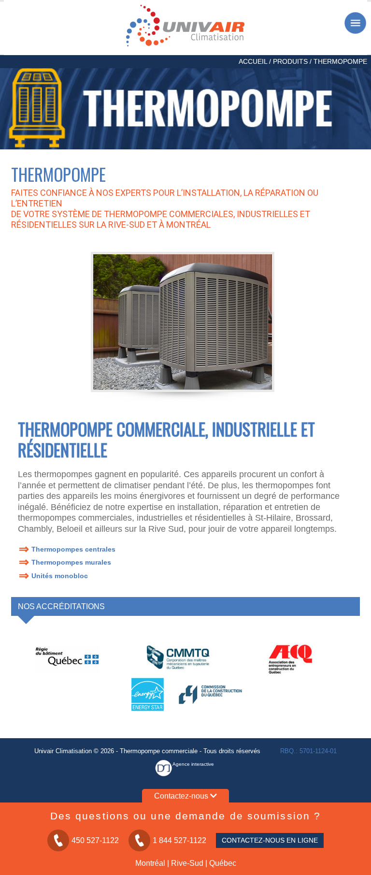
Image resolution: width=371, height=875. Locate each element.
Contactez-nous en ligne (270, 840)
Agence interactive (193, 764)
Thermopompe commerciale (159, 751)
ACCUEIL (253, 61)
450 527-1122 (95, 840)
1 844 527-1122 (179, 840)
